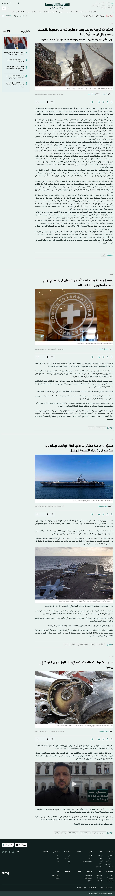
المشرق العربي (108, 864)
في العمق (34, 12)
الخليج (110, 858)
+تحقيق (90, 881)
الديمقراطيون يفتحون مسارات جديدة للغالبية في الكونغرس (15, 77)
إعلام (69, 864)
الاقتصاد (76, 12)
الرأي (81, 12)
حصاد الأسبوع (88, 875)
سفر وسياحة (110, 878)
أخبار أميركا (101, 644)
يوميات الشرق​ (47, 12)
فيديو (28, 12)
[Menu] (112, 12)
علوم (58, 858)
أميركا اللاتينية (99, 866)
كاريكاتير (90, 858)
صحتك (57, 856)
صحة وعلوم (62, 12)
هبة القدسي (91, 94)
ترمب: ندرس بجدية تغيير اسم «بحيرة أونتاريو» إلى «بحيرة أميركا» (14, 54)
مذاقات (111, 875)
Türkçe (103, 3)
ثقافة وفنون (69, 12)
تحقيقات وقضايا (88, 878)
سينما (69, 861)
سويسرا (91, 428)
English (108, 3)
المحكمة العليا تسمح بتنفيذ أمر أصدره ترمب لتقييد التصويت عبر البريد (15, 85)
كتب (69, 856)
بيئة (58, 861)
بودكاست (23, 12)
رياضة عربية (99, 878)
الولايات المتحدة (99, 856)
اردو (99, 3)
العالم (86, 12)
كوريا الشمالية (73, 833)
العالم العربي (110, 856)
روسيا (64, 833)
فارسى (96, 3)
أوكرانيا (57, 833)
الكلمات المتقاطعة (55, 875)
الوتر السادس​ (67, 858)
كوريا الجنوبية (85, 833)
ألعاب (17, 12)
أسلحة (93, 644)
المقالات (90, 856)
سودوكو (57, 878)
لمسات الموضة (110, 881)
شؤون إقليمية (110, 866)
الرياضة (40, 12)
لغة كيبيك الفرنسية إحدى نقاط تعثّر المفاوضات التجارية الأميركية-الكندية (14, 69)
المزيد (13, 12)
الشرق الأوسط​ (92, 12)
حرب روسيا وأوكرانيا (99, 833)
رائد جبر (105, 94)
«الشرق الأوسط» (103, 349)
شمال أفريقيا (108, 861)
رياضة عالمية (99, 881)
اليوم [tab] (8, 31)
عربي (112, 3)
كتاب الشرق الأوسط (87, 861)
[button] (74, 784)
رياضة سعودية (99, 875)
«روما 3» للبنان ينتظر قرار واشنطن (95, 16)
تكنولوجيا (55, 12)
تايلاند (66, 644)
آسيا (101, 861)
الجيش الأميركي (83, 644)
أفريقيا (100, 864)
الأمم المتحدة (101, 428)
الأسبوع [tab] (4, 31)
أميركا (73, 644)
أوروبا (103, 255)
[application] (74, 784)
